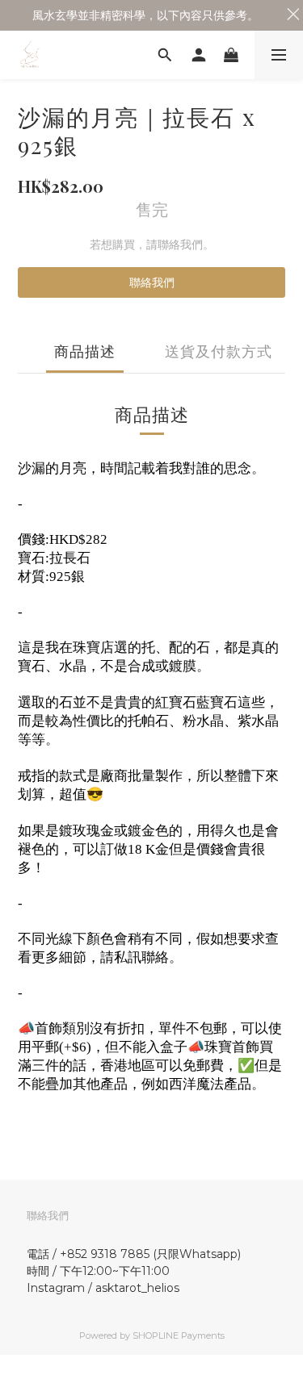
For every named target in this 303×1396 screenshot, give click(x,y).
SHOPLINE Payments (179, 1335)
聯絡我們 (152, 282)
